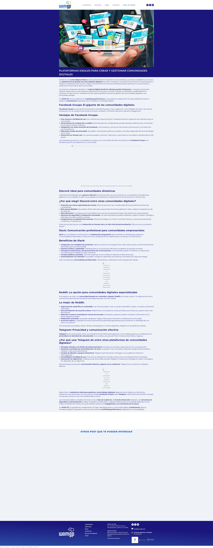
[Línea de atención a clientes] (132, 532)
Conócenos (89, 524)
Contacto (88, 531)
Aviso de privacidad (113, 538)
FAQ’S (86, 535)
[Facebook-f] (147, 5)
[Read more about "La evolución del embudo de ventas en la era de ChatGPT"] (129, 491)
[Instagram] (150, 5)
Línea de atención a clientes (143, 532)
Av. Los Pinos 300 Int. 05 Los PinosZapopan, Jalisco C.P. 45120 (117, 526)
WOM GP (65, 99)
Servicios (88, 526)
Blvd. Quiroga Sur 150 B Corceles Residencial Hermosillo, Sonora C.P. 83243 (118, 534)
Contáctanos (71, 101)
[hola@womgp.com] (132, 528)
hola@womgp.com (139, 529)
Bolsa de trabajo (91, 533)
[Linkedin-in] (153, 5)
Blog (86, 529)
